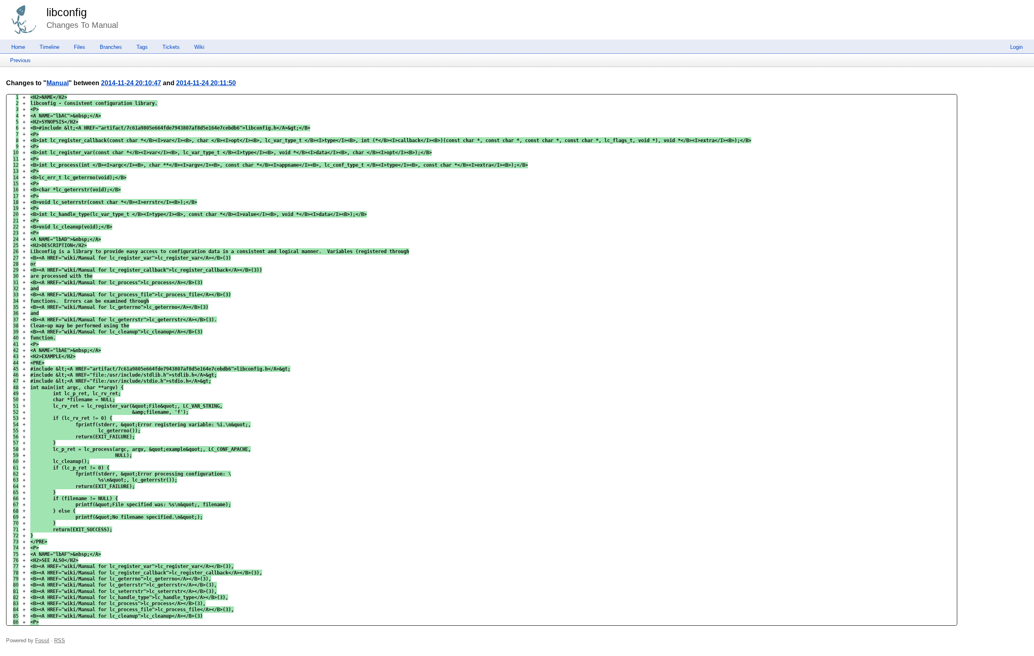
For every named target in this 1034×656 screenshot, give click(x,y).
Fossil (42, 640)
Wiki (199, 47)
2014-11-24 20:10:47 (131, 83)
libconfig (66, 12)
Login (1016, 47)
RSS (59, 640)
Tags (142, 47)
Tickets (171, 47)
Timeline (49, 47)
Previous (20, 60)
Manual (57, 83)
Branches (111, 47)
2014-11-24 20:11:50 (206, 83)
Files (79, 47)
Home (18, 47)
